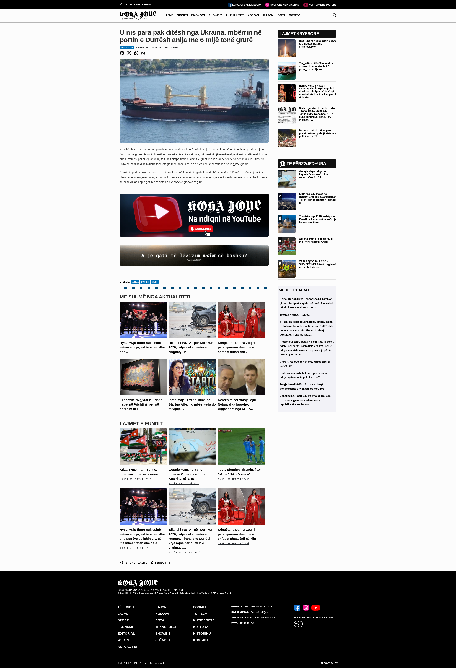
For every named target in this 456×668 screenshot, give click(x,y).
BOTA (282, 15)
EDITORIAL (126, 633)
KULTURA (200, 627)
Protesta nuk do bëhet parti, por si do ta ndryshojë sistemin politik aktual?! (317, 133)
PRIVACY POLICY (329, 663)
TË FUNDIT (126, 607)
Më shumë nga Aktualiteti (155, 297)
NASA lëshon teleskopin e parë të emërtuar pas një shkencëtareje (317, 43)
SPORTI (182, 15)
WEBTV (294, 15)
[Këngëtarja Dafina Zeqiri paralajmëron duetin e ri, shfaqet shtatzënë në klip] (241, 319)
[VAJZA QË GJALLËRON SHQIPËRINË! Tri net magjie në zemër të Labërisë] (287, 268)
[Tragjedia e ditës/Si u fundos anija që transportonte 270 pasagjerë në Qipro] (287, 70)
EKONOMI (198, 15)
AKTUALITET (235, 15)
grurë (154, 281)
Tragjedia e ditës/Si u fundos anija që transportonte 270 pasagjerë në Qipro (316, 66)
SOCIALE (200, 607)
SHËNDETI (163, 640)
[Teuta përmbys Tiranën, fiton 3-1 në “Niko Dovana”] (241, 446)
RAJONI (268, 15)
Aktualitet (127, 47)
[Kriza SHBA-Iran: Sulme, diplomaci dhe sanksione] (143, 446)
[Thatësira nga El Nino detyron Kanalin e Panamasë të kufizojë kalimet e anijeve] (287, 223)
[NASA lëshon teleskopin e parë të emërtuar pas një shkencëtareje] (287, 48)
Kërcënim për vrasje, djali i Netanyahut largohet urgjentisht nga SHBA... (238, 404)
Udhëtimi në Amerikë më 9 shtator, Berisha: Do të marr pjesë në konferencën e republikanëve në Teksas (305, 400)
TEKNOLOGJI (165, 627)
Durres (145, 281)
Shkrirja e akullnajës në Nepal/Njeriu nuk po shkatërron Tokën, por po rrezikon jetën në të (317, 198)
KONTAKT (201, 640)
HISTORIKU (202, 633)
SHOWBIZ (215, 15)
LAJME (168, 15)
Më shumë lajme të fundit (144, 563)
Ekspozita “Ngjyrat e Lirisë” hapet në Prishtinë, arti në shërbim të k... (141, 404)
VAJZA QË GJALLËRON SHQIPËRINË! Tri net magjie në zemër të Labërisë (317, 264)
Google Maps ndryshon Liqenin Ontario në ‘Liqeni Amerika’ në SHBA (188, 474)
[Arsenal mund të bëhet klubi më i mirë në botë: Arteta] (287, 246)
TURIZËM (200, 613)
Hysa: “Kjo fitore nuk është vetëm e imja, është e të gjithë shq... (142, 347)
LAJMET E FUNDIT (141, 423)
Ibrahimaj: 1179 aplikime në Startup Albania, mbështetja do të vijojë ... (192, 404)
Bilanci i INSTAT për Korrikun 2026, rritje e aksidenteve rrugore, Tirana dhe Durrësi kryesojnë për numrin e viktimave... (191, 538)
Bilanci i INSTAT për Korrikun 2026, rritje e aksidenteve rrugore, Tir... (191, 347)
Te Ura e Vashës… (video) (295, 314)
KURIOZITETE (203, 620)
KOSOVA (253, 15)
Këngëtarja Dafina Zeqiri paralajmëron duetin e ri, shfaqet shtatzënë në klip (237, 534)
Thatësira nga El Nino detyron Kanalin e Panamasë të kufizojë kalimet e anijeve (317, 219)
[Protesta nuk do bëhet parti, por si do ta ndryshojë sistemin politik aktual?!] (287, 137)
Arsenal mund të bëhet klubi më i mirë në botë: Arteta (316, 240)
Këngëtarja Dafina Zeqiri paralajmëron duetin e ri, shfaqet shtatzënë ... (236, 347)
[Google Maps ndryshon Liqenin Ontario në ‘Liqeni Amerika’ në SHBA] (192, 446)
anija (135, 281)
